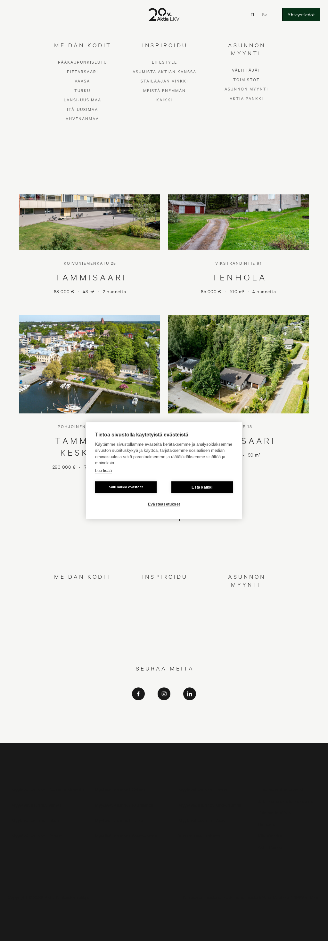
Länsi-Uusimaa (82, 631)
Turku (82, 621)
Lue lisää (103, 470)
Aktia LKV (164, 708)
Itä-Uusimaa (82, 640)
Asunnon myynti (246, 620)
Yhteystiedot (301, 14)
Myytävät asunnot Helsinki (121, 789)
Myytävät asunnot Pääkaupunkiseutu (48, 789)
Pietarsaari (82, 602)
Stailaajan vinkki (164, 612)
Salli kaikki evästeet (126, 487)
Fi (252, 14)
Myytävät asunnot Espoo (202, 789)
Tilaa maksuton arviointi (281, 789)
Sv (264, 14)
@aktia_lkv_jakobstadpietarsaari (164, 726)
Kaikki (164, 631)
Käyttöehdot (270, 835)
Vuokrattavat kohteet (199, 835)
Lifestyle (164, 593)
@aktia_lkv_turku (164, 717)
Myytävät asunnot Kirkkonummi (209, 805)
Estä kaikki (202, 487)
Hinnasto (266, 824)
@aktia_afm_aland (164, 735)
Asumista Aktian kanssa (164, 602)
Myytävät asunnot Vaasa (202, 820)
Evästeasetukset (164, 504)
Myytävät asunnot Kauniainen (124, 805)
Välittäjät (246, 601)
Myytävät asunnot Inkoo (35, 820)
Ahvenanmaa (82, 650)
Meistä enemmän (164, 621)
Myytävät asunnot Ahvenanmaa (126, 835)
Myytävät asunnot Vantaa (37, 805)
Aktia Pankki (246, 629)
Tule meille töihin (274, 812)
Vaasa (82, 612)
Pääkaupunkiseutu (82, 593)
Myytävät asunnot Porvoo (37, 835)
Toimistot (246, 610)
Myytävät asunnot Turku (119, 820)
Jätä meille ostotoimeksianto (286, 801)
